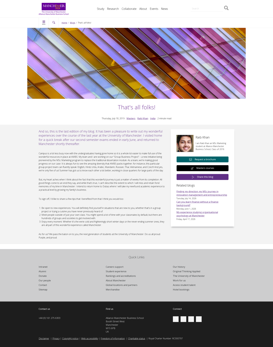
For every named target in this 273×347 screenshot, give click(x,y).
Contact (43, 285)
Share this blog (205, 176)
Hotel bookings (181, 289)
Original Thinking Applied (186, 271)
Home (64, 22)
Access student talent (184, 285)
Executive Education (149, 4)
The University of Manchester (189, 275)
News (164, 9)
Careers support (114, 266)
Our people (45, 280)
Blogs (72, 22)
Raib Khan (142, 118)
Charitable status (136, 338)
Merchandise (113, 289)
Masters (192, 4)
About (143, 9)
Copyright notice (70, 338)
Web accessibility (89, 338)
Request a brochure (205, 159)
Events (154, 9)
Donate (43, 275)
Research (113, 9)
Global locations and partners (121, 285)
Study (100, 9)
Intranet (43, 266)
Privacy (56, 338)
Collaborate (129, 9)
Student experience (116, 271)
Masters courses (205, 168)
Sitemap (43, 289)
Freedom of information (113, 338)
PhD (190, 4)
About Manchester (116, 280)
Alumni (42, 271)
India (152, 118)
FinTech (94, 10)
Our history (179, 266)
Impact (93, 4)
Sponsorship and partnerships (203, 4)
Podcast (94, 10)
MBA (93, 4)
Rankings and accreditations (121, 275)
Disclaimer (44, 338)
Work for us (179, 280)
